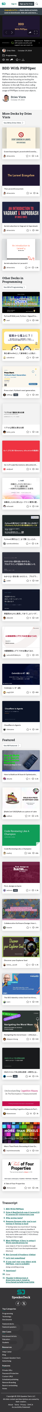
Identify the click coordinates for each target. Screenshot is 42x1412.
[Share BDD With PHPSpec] (11, 60)
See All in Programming (13, 287)
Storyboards (7, 1319)
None (8, 1274)
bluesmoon (11, 1113)
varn (8, 1002)
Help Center (7, 1352)
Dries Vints (18, 97)
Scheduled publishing (10, 1379)
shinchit (9, 618)
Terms (16, 1404)
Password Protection (10, 1373)
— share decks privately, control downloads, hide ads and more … (21, 11)
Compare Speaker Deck (11, 1358)
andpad (9, 469)
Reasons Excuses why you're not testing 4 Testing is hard (21, 1222)
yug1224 (10, 692)
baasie (9, 927)
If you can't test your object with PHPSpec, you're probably (21, 1262)
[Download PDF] (23, 60)
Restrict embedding (9, 1385)
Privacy (23, 1404)
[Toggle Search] (36, 4)
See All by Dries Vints (13, 123)
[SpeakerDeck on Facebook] (18, 1303)
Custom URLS (7, 1376)
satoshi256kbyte (13, 655)
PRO (15, 395)
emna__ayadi (11, 965)
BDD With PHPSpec (15, 1209)
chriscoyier (11, 1188)
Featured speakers (9, 1327)
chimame (10, 729)
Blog (4, 1355)
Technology (6, 1316)
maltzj (9, 853)
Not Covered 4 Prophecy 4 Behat (21, 1254)
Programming (10, 55)
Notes (4, 1388)
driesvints (10, 156)
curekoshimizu (12, 543)
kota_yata (10, 432)
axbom (9, 890)
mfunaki (9, 506)
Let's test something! (15, 1258)
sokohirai (10, 357)
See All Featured (10, 745)
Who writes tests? (14, 1218)
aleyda (9, 779)
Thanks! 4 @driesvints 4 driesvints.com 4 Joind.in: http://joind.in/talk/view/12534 (20, 1280)
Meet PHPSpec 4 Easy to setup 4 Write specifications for (21, 1241)
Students (5, 1342)
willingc (9, 395)
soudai (9, 1076)
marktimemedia (13, 1150)
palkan (9, 816)
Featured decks (8, 1324)
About (10, 1404)
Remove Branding (9, 1382)
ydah (8, 580)
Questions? (11, 1270)
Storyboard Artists (9, 1336)
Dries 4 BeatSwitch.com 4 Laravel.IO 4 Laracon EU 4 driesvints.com (23, 1213)
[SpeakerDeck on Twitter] (24, 1303)
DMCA (30, 1404)
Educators (6, 1339)
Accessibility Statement (21, 1407)
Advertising (6, 1361)
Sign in (14, 4)
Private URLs (7, 1370)
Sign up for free (26, 4)
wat (8, 320)
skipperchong (12, 1039)
